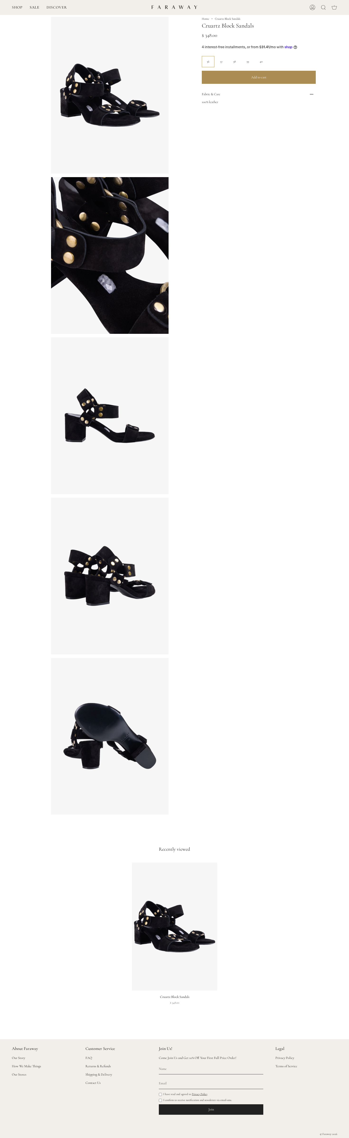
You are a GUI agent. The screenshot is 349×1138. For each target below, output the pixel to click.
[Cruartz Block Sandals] (174, 927)
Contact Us (93, 1083)
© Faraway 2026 (328, 1134)
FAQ (88, 1058)
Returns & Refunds (98, 1066)
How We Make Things (26, 1066)
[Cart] (334, 7)
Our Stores (19, 1074)
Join (211, 1109)
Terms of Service (286, 1066)
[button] (17, 7)
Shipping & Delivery (98, 1074)
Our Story (18, 1058)
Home (205, 19)
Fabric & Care (211, 94)
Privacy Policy (200, 1094)
